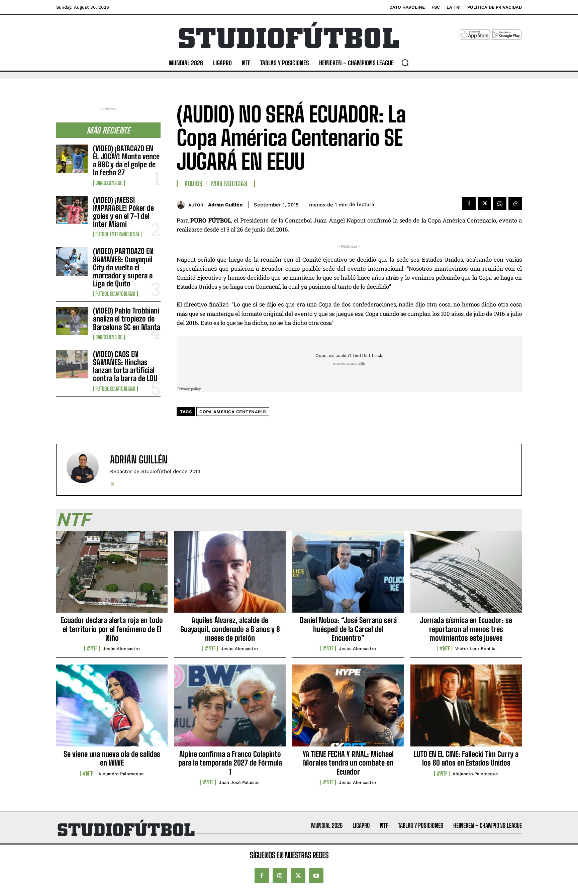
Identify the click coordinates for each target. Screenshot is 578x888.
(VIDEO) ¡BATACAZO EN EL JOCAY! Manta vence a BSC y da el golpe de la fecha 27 (126, 160)
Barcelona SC (108, 183)
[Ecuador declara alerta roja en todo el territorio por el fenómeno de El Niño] (112, 575)
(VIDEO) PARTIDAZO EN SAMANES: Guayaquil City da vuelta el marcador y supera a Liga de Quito (123, 267)
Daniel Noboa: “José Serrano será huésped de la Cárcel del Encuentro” (348, 629)
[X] (484, 203)
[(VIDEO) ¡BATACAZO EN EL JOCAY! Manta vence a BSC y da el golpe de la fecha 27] (72, 159)
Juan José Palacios (239, 782)
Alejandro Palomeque (121, 773)
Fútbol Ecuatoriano (115, 293)
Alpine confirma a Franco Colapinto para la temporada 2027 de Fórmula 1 (230, 762)
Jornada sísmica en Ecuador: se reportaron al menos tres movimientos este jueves (466, 629)
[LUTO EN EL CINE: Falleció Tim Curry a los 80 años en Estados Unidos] (466, 708)
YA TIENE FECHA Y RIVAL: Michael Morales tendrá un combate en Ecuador (348, 762)
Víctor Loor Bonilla (475, 648)
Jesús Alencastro (121, 648)
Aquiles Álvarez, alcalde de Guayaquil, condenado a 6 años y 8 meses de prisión (230, 629)
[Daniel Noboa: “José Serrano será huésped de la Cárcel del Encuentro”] (348, 575)
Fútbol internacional (117, 234)
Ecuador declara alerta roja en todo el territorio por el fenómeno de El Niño (112, 629)
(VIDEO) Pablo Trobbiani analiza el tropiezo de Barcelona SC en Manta (126, 318)
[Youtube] (316, 875)
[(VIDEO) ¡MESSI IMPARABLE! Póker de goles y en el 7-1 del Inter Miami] (72, 210)
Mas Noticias (229, 183)
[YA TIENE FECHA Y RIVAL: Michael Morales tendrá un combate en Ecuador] (348, 708)
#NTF (92, 648)
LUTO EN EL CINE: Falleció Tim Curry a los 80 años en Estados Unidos (466, 758)
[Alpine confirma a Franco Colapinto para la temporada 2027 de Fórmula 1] (230, 708)
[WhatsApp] (499, 203)
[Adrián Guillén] (182, 204)
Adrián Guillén (225, 205)
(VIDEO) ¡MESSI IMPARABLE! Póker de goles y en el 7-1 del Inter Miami (123, 212)
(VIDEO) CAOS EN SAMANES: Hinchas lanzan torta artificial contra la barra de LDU (125, 366)
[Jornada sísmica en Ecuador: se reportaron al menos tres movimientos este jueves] (466, 575)
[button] (405, 63)
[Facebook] (469, 203)
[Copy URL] (515, 203)
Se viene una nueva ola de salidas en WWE (112, 758)
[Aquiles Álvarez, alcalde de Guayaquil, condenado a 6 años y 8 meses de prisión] (230, 575)
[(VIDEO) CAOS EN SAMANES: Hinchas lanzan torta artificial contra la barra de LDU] (72, 364)
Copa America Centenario (232, 411)
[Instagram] (280, 875)
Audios (193, 183)
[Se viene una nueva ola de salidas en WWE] (112, 708)
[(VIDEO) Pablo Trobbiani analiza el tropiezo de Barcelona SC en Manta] (72, 321)
